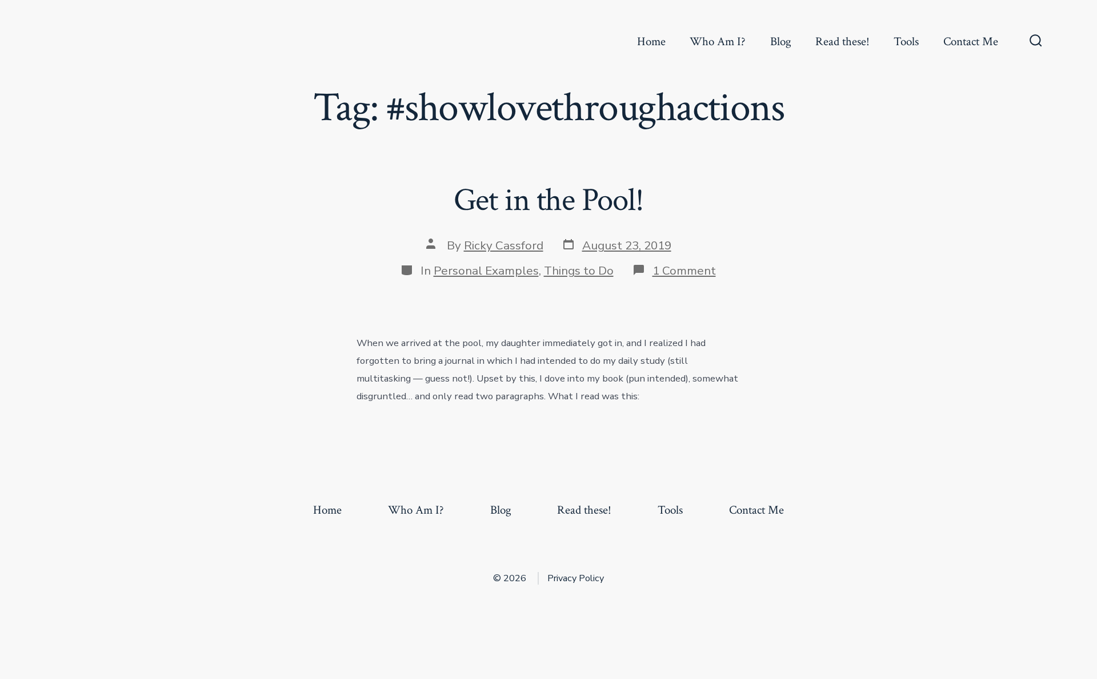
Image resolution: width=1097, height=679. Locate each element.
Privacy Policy (575, 578)
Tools (906, 41)
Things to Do (579, 271)
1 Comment (684, 271)
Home (651, 41)
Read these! (842, 41)
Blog (780, 41)
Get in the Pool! (549, 200)
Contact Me (970, 41)
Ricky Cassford (503, 245)
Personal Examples (486, 271)
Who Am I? (718, 41)
